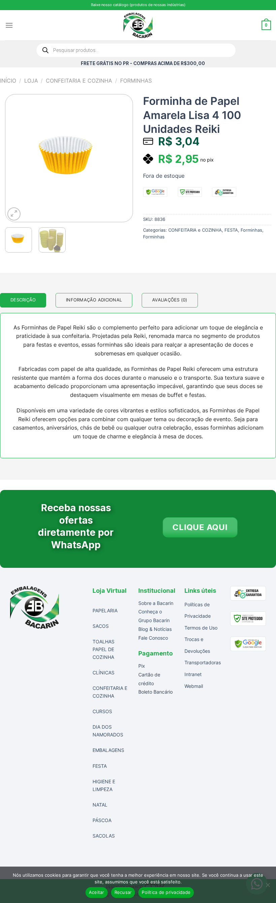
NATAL (100, 805)
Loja (31, 80)
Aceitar (96, 892)
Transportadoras (202, 662)
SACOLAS (104, 836)
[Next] (121, 158)
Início (8, 80)
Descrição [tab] (23, 299)
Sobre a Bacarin (155, 603)
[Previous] (16, 158)
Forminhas (136, 80)
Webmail (193, 686)
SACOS (101, 626)
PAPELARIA (105, 610)
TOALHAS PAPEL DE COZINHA (103, 649)
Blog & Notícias (155, 629)
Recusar (123, 892)
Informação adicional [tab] (94, 299)
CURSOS (102, 711)
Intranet (193, 674)
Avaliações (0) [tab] (169, 299)
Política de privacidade (166, 892)
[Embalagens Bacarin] (138, 25)
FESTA (231, 230)
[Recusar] (267, 886)
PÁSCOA (102, 820)
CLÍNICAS (103, 672)
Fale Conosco (153, 638)
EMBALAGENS (108, 750)
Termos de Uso (200, 628)
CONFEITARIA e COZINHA (79, 80)
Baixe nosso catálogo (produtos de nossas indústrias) (138, 4)
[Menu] (9, 25)
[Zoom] (14, 214)
